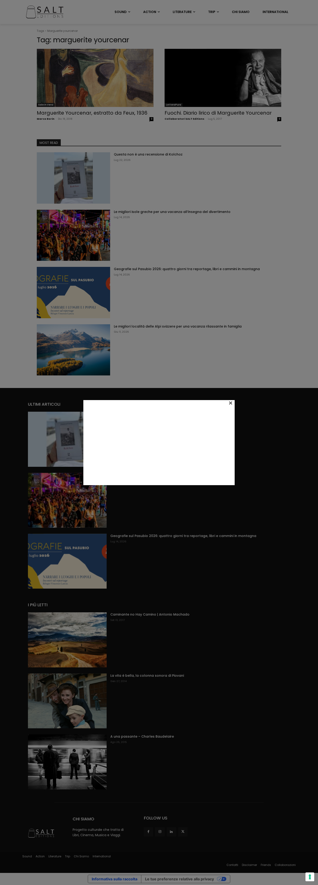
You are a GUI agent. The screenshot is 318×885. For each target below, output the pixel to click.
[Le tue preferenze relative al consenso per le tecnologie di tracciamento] (309, 876)
